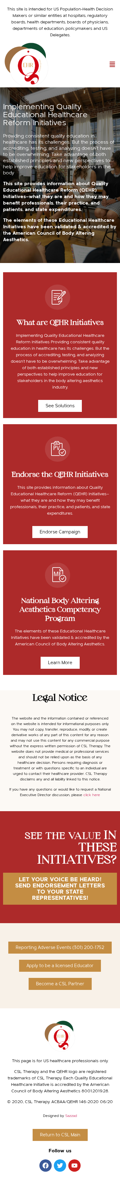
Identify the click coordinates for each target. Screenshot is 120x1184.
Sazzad (71, 1116)
